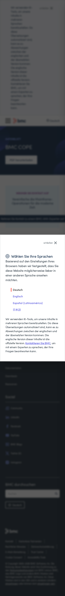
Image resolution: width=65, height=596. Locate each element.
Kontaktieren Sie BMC (38, 343)
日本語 (17, 309)
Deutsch (18, 289)
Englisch (18, 296)
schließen (48, 242)
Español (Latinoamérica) (28, 303)
